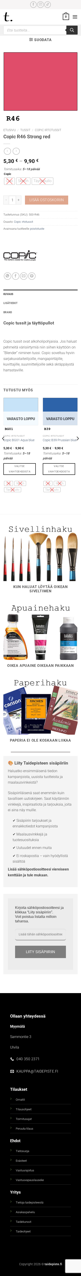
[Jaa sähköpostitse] (23, 276)
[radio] (9, 181)
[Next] (77, 447)
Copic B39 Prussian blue (59, 440)
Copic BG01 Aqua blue (18, 440)
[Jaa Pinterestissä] (32, 276)
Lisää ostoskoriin (46, 200)
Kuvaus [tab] (8, 294)
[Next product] (7, 151)
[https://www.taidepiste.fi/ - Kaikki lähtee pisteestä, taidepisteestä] (15, 16)
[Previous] (3, 447)
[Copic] (20, 255)
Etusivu (9, 130)
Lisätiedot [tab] (10, 303)
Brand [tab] (7, 312)
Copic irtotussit (48, 130)
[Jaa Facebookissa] (15, 276)
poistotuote (37, 228)
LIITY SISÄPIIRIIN (40, 952)
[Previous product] (16, 151)
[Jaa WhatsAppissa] (7, 276)
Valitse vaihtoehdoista (19, 469)
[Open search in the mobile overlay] (40, 30)
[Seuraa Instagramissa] (40, 4)
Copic (7, 174)
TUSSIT (25, 130)
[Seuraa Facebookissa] (33, 4)
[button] (66, 17)
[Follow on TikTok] (47, 4)
